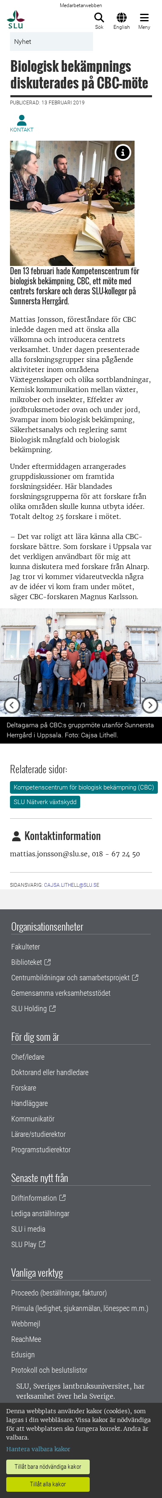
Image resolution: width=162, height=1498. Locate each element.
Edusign (23, 1354)
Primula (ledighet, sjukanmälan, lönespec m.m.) (79, 1308)
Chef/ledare (27, 1057)
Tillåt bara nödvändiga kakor (48, 1466)
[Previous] (12, 662)
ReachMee (26, 1339)
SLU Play (24, 1244)
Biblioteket (26, 962)
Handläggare (29, 1103)
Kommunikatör (32, 1118)
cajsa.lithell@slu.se (71, 885)
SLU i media (28, 1229)
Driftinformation (34, 1198)
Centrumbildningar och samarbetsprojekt (70, 977)
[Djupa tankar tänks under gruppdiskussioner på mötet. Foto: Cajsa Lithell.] (123, 152)
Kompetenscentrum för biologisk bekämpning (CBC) (84, 787)
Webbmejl (25, 1323)
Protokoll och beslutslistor (49, 1370)
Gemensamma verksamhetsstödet (60, 993)
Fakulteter (25, 946)
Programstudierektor (41, 1149)
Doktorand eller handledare (49, 1072)
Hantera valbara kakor (38, 1449)
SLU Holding (29, 1008)
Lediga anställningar (40, 1213)
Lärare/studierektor (38, 1134)
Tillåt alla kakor (48, 1484)
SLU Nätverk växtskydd (45, 802)
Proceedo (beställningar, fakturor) (59, 1292)
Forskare (23, 1087)
